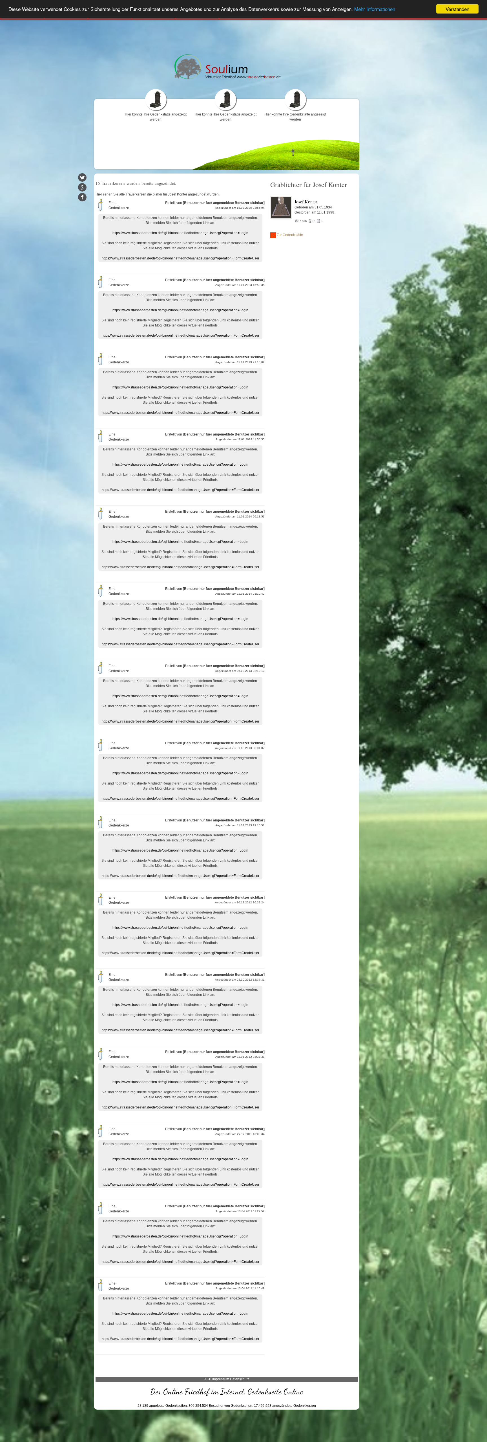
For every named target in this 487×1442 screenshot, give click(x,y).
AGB (207, 1379)
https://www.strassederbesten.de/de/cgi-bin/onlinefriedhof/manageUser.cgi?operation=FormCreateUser (180, 258)
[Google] (82, 187)
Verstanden (457, 8)
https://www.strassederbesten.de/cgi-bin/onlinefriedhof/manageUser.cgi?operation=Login (180, 233)
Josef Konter (306, 202)
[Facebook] (82, 197)
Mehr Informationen (374, 9)
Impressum (220, 1379)
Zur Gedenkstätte (290, 235)
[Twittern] (82, 177)
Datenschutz (239, 1379)
